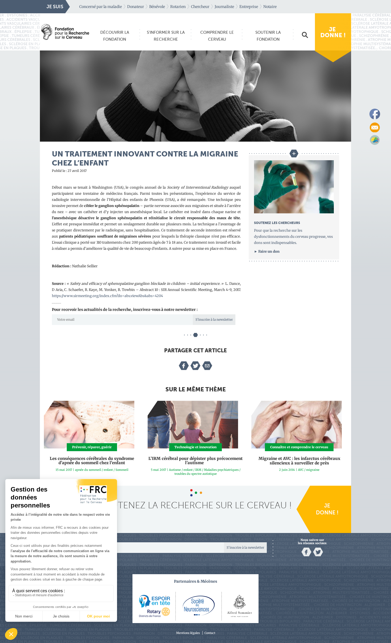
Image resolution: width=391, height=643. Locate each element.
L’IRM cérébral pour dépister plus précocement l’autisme (195, 461)
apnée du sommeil (88, 470)
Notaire (270, 6)
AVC (300, 470)
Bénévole (157, 6)
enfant (108, 470)
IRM (198, 470)
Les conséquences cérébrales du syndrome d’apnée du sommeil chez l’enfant (92, 461)
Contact (210, 633)
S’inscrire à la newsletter (214, 320)
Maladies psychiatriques (221, 470)
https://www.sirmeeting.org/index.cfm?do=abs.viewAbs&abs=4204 (107, 296)
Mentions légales (188, 633)
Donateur (135, 6)
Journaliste (224, 6)
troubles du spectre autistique (195, 474)
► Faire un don (267, 251)
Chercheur (200, 6)
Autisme (175, 470)
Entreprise (248, 6)
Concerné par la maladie (100, 6)
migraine (312, 470)
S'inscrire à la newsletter (245, 547)
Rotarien (178, 6)
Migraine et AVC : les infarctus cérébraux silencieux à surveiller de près (299, 461)
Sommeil (121, 470)
